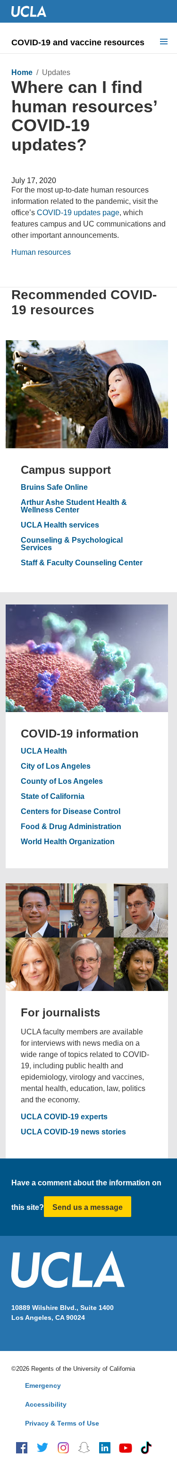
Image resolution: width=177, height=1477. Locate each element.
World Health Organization (68, 842)
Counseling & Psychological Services (72, 544)
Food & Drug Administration (71, 827)
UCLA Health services (60, 525)
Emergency (43, 1385)
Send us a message (87, 1207)
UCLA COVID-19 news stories (73, 1132)
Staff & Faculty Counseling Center (82, 563)
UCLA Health (44, 751)
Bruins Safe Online (54, 487)
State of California (52, 796)
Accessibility (46, 1404)
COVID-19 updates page (78, 213)
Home (22, 72)
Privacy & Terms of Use (62, 1423)
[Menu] (163, 42)
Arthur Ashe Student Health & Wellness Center (74, 506)
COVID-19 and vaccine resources (77, 42)
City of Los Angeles (56, 766)
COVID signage (39, 168)
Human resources (41, 252)
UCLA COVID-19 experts (64, 1117)
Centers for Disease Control (70, 811)
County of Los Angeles (62, 781)
